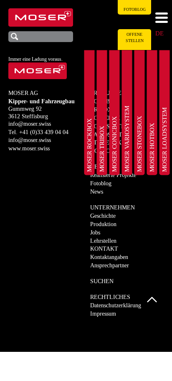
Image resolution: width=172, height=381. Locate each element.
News (96, 192)
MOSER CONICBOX (114, 144)
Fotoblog (100, 183)
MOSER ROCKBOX (89, 145)
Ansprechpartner (109, 265)
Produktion (103, 224)
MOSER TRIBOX (102, 149)
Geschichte (103, 216)
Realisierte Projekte (113, 175)
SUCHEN (102, 281)
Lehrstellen (103, 241)
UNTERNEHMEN (112, 207)
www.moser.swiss (29, 148)
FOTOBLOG (135, 9)
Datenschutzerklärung (115, 305)
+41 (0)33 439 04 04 (43, 132)
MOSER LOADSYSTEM (164, 139)
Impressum (103, 314)
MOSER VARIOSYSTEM (127, 139)
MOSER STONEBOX (139, 144)
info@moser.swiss (29, 124)
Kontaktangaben (109, 257)
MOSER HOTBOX (152, 147)
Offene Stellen (135, 37)
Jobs (95, 232)
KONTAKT (104, 249)
